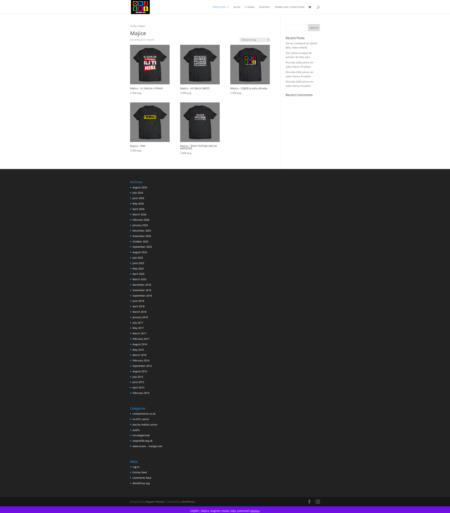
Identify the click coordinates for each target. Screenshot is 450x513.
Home (133, 26)
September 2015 (142, 366)
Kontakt (264, 7)
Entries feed (140, 472)
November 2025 (142, 236)
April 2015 (138, 387)
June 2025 (138, 263)
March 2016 (139, 355)
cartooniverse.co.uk (144, 413)
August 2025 (140, 252)
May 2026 (138, 203)
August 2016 (140, 344)
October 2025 (140, 241)
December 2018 (142, 284)
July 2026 (138, 192)
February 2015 (141, 393)
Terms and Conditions (289, 7)
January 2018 (140, 317)
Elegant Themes (155, 501)
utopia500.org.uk (142, 440)
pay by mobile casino (145, 424)
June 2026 (138, 198)
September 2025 (142, 246)
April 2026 (138, 209)
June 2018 (138, 301)
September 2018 (142, 295)
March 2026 (139, 214)
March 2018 (139, 311)
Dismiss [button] (255, 510)
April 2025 (138, 273)
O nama (250, 7)
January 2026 (140, 225)
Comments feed (142, 477)
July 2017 (138, 322)
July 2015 (138, 376)
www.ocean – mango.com (147, 446)
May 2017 (138, 328)
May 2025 (138, 268)
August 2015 (140, 371)
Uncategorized (141, 435)
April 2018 (138, 306)
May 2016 (138, 349)
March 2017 (139, 333)
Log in (136, 467)
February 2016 (141, 360)
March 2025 (139, 279)
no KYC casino (141, 419)
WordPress (188, 501)
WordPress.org (141, 483)
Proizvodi (219, 7)
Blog (237, 7)
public (136, 430)
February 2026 (141, 219)
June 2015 (138, 382)
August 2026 (140, 187)
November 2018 (142, 290)
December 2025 (142, 230)
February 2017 (141, 338)
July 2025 (138, 257)
